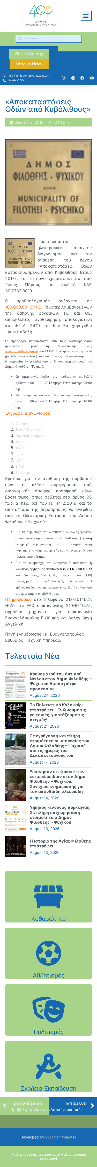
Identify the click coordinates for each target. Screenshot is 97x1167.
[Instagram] (73, 78)
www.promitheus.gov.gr (21, 351)
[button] (85, 15)
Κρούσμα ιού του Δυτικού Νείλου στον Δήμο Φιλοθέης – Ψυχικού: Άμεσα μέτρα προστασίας (61, 681)
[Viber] (63, 78)
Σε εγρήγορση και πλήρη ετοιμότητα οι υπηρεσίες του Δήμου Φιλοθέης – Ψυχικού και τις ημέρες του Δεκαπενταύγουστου (59, 745)
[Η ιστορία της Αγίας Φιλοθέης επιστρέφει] (15, 847)
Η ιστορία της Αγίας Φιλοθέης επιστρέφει (60, 843)
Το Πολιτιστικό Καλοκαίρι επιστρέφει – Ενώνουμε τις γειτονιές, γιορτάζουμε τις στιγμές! (58, 712)
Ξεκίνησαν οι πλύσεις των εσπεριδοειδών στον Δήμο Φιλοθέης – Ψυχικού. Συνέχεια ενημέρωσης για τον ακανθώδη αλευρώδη (57, 781)
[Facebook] (82, 78)
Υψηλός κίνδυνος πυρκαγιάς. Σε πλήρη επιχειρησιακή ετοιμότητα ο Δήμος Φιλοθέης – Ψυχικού (60, 815)
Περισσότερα (48, 910)
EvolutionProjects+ (61, 1137)
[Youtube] (91, 78)
